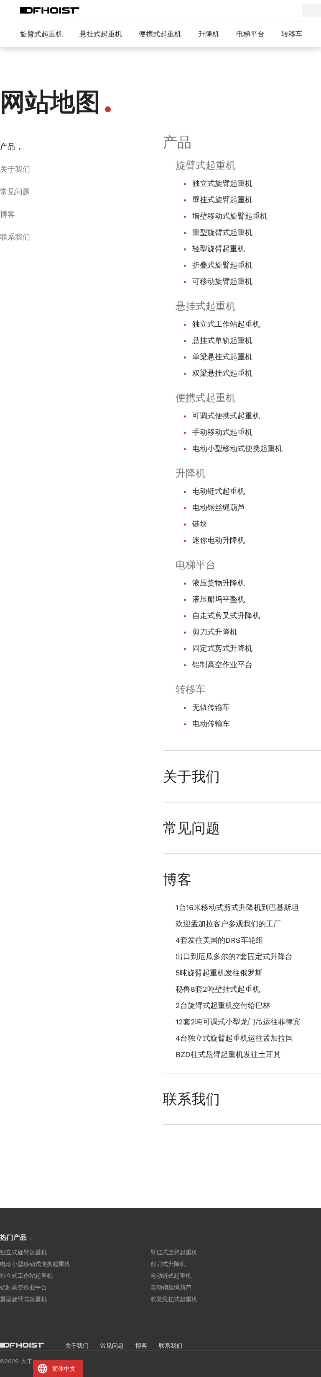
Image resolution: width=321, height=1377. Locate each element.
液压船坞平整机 (218, 599)
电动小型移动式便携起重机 (237, 448)
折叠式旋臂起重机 (222, 264)
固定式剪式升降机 (222, 648)
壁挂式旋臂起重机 (222, 199)
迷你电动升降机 (218, 540)
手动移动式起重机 (222, 432)
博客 (7, 214)
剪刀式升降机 (214, 631)
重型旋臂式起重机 (222, 232)
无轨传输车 (211, 707)
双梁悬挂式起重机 (222, 373)
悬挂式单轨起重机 (222, 340)
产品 (7, 146)
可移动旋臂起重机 (222, 281)
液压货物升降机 (218, 582)
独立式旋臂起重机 (222, 183)
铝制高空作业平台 (222, 664)
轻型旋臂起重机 (218, 248)
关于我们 (15, 169)
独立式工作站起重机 (226, 324)
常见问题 (15, 191)
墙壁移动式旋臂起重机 (230, 215)
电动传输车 (211, 723)
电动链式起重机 (218, 491)
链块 (199, 523)
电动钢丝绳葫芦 (218, 507)
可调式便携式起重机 (226, 415)
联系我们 (15, 236)
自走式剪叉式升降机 (226, 615)
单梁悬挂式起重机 (222, 356)
